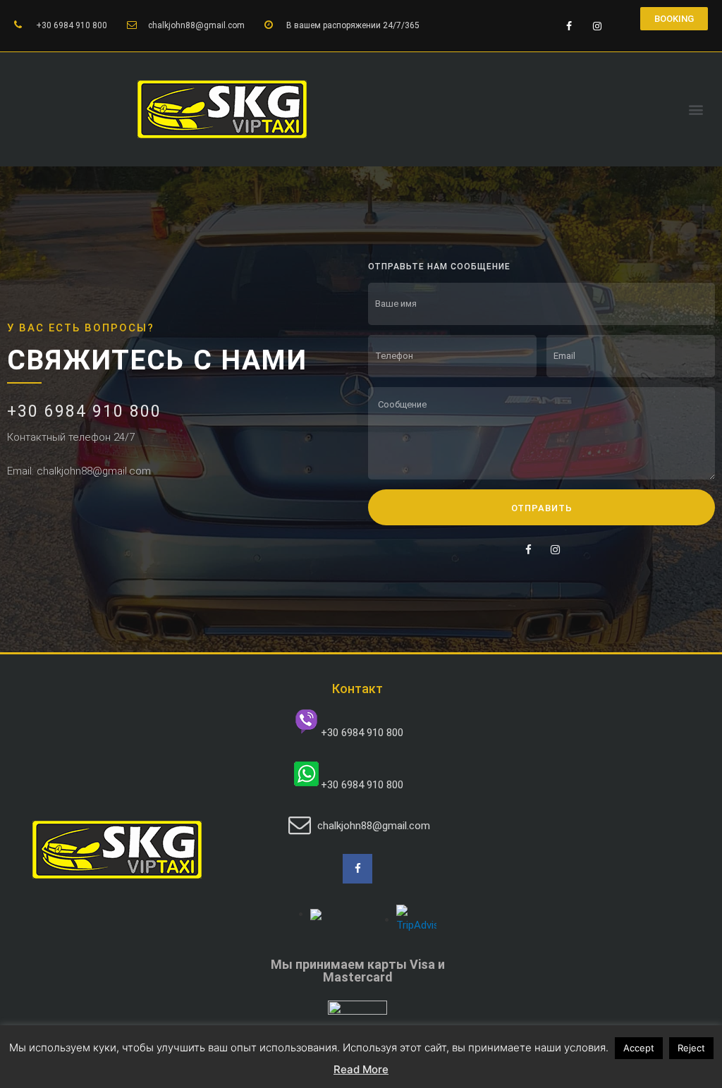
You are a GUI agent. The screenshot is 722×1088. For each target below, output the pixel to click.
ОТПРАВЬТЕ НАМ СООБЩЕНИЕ (439, 266)
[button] (674, 18)
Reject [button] (691, 1047)
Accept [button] (638, 1047)
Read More (361, 1069)
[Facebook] (569, 25)
